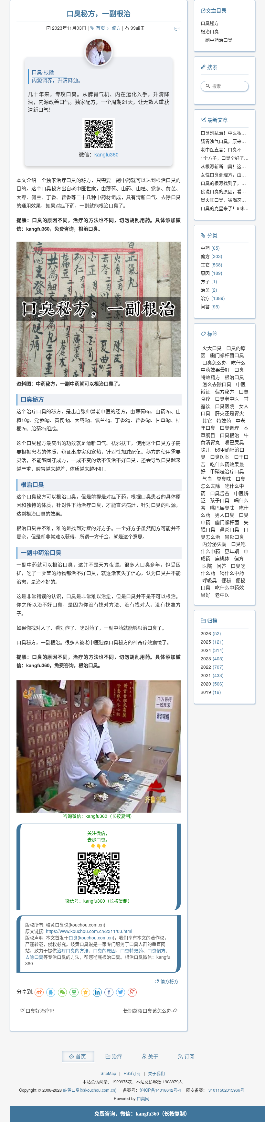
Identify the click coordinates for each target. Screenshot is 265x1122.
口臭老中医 (227, 398)
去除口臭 (34, 957)
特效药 (224, 420)
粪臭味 (224, 478)
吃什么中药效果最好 (223, 366)
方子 (205, 281)
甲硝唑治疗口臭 (227, 471)
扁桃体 (222, 558)
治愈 (205, 289)
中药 (205, 248)
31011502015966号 (225, 1090)
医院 (207, 565)
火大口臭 (212, 348)
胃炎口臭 (234, 536)
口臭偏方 (156, 950)
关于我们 (156, 1073)
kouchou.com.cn (96, 937)
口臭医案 (219, 456)
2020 (206, 683)
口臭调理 (229, 427)
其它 (205, 264)
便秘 (226, 580)
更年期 (232, 551)
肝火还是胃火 (229, 413)
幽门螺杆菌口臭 (227, 355)
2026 (206, 633)
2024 (206, 650)
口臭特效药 (131, 950)
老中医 (222, 594)
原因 (205, 273)
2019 (206, 692)
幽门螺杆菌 (227, 522)
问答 (205, 306)
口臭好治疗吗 (40, 1010)
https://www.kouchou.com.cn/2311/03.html (89, 931)
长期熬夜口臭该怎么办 (147, 1010)
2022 (206, 667)
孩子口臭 (219, 500)
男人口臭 (224, 514)
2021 (206, 675)
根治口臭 (234, 377)
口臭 (73, 937)
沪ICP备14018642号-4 (160, 1090)
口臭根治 (229, 435)
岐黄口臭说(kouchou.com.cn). (90, 1090)
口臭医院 (224, 406)
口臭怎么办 (214, 362)
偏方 (116, 28)
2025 (206, 641)
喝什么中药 (232, 572)
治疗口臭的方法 (73, 950)
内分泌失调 (214, 543)
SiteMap (108, 1073)
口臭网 (142, 1098)
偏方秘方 (169, 981)
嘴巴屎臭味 (222, 507)
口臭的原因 (104, 950)
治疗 (205, 298)
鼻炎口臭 (229, 529)
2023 (206, 658)
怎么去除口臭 (216, 384)
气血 (207, 478)
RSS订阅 (132, 1073)
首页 (100, 28)
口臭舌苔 (219, 493)
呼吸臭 (209, 580)
